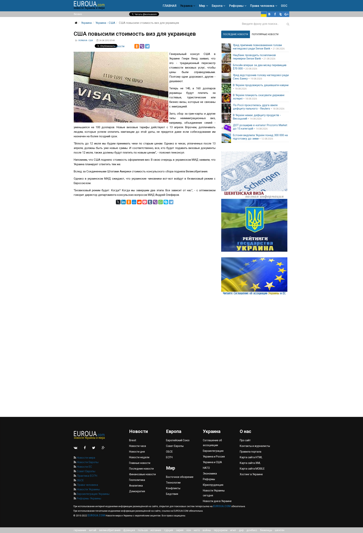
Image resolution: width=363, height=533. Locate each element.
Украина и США (212, 462)
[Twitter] (281, 14)
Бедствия (172, 493)
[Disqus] (145, 251)
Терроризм (220, 530)
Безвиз (78, 14)
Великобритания (110, 530)
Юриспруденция (213, 484)
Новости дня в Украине (217, 501)
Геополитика (137, 479)
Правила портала (250, 451)
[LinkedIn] (123, 202)
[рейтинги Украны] (255, 225)
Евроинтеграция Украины (92, 494)
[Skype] (166, 202)
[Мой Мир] (134, 202)
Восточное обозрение (179, 476)
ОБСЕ (80, 480)
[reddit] (139, 202)
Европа (217, 6)
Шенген (279, 530)
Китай (92, 530)
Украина (186, 6)
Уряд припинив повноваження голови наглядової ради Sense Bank (257, 46)
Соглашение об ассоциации (212, 443)
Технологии (173, 482)
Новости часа (137, 445)
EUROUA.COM (222, 506)
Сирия (180, 530)
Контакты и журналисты (255, 445)
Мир (202, 6)
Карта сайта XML (250, 462)
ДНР (241, 530)
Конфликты (173, 488)
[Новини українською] (264, 14)
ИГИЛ (233, 530)
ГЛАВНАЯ (169, 6)
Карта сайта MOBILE (252, 468)
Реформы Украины (88, 498)
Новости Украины (88, 489)
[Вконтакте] (269, 14)
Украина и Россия (214, 456)
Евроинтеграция (213, 450)
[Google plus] (286, 14)
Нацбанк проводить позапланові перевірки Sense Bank (254, 56)
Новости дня (137, 451)
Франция (129, 530)
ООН (188, 530)
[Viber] (142, 46)
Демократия (137, 491)
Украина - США (105, 23)
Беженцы (266, 530)
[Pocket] (144, 202)
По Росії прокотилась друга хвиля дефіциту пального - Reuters (255, 106)
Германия (80, 530)
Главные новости (139, 462)
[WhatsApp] (160, 202)
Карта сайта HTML (251, 457)
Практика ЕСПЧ (86, 475)
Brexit (132, 440)
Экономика (210, 473)
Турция (168, 530)
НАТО (197, 530)
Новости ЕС (84, 466)
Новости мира (85, 457)
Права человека (262, 6)
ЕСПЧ (169, 457)
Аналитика (136, 485)
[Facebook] (275, 14)
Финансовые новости (142, 474)
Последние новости (141, 468)
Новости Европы (87, 462)
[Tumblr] (150, 202)
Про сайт (245, 440)
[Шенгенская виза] (255, 175)
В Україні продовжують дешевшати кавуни (261, 85)
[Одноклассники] (136, 46)
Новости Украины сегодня (214, 493)
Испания (155, 530)
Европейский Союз (177, 440)
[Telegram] (147, 46)
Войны (207, 530)
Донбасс (252, 530)
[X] (118, 202)
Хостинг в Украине (251, 474)
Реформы (236, 6)
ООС (284, 6)
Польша (143, 530)
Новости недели (139, 457)
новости (119, 46)
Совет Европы (85, 471)
